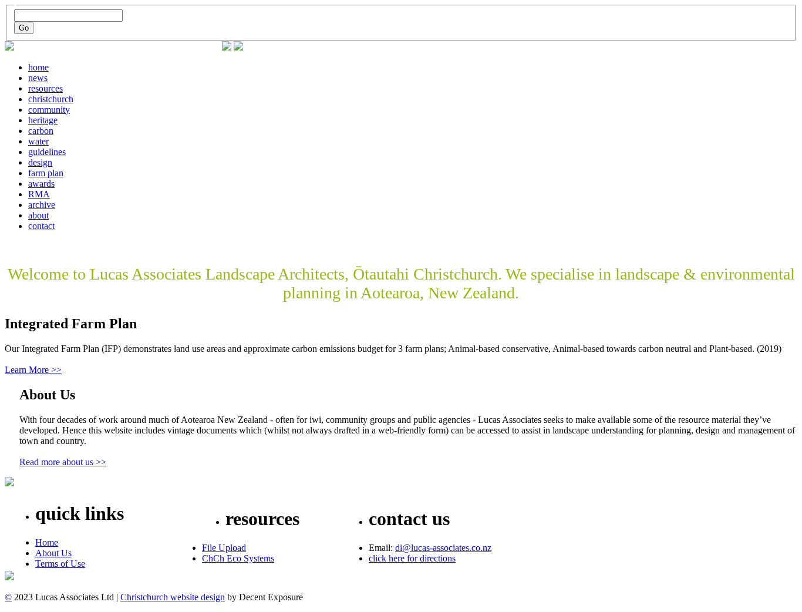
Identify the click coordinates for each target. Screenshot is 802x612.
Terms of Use (60, 564)
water (38, 141)
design (40, 162)
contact (41, 226)
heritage (43, 120)
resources (45, 88)
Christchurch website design (172, 597)
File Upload (224, 548)
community (49, 110)
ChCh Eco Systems (238, 558)
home (38, 67)
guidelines (47, 152)
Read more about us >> (62, 462)
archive (41, 205)
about (38, 215)
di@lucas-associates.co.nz (443, 548)
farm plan (45, 173)
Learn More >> (33, 370)
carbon (40, 131)
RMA (39, 194)
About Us (53, 553)
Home (46, 542)
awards (41, 184)
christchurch (50, 99)
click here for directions (412, 558)
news (38, 78)
